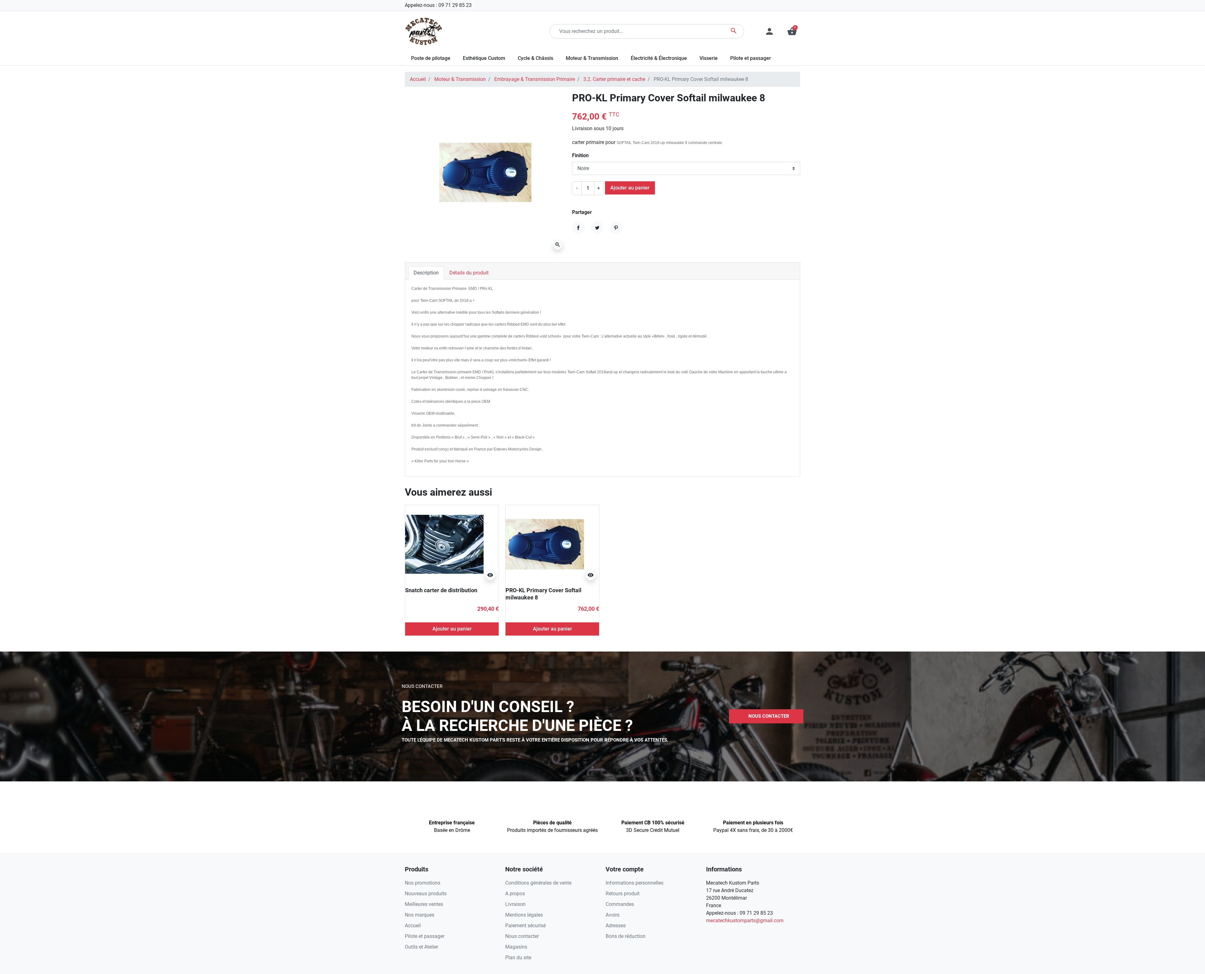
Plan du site (518, 958)
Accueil (418, 79)
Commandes (620, 904)
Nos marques (419, 915)
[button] (792, 31)
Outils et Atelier (421, 947)
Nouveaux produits (426, 894)
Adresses (616, 926)
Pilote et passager (424, 936)
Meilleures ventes (424, 904)
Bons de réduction (625, 936)
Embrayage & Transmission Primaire (534, 79)
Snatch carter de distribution (441, 590)
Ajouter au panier (630, 188)
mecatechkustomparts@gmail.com (745, 920)
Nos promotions (422, 883)
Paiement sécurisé (525, 926)
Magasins (516, 947)
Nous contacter (522, 936)
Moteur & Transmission (460, 79)
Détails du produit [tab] (469, 273)
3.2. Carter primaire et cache (614, 79)
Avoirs (612, 915)
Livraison (515, 904)
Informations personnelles (634, 883)
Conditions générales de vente (538, 883)
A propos (515, 894)
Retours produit (623, 894)
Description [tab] (426, 273)
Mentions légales (524, 915)
